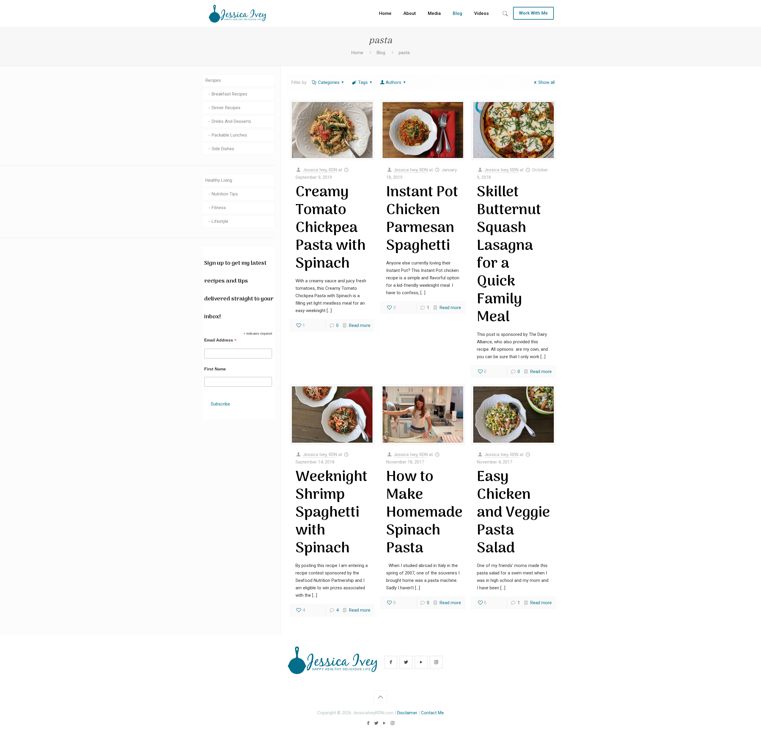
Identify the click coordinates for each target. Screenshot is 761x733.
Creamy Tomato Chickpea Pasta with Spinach (330, 228)
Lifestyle (220, 221)
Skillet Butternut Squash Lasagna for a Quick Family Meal (509, 255)
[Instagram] (392, 723)
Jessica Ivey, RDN (320, 170)
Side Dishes (223, 148)
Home (357, 52)
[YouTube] (384, 723)
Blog (381, 52)
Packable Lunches (229, 135)
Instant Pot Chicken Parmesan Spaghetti (422, 219)
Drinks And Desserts (231, 121)
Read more (359, 325)
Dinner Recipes (226, 107)
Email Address (220, 340)
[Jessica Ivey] (237, 13)
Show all (546, 82)
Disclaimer (407, 712)
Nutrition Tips (225, 194)
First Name (215, 368)
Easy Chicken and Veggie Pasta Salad (513, 513)
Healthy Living (218, 180)
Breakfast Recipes (229, 94)
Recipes (213, 80)
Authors (393, 82)
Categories (328, 82)
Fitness (219, 207)
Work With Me (533, 13)
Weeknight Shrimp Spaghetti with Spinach (331, 513)
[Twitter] (376, 723)
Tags (363, 82)
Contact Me (432, 712)
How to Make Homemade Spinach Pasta (424, 513)
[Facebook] (368, 723)
